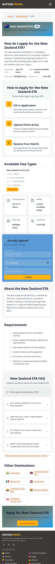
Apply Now (12, 189)
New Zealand (22, 16)
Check (29, 277)
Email (7, 267)
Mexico (8, 556)
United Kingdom (39, 553)
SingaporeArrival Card (15, 499)
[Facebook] (4, 544)
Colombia (9, 560)
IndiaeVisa (15, 473)
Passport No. (10, 250)
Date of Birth (10, 259)
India (7, 553)
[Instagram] (9, 544)
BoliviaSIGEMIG (41, 490)
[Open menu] (50, 4)
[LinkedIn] (13, 544)
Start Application (27, 523)
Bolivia (34, 560)
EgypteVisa (39, 481)
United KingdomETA (41, 472)
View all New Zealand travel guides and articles (26, 455)
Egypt (34, 556)
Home (10, 16)
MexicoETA (15, 481)
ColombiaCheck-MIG (17, 490)
